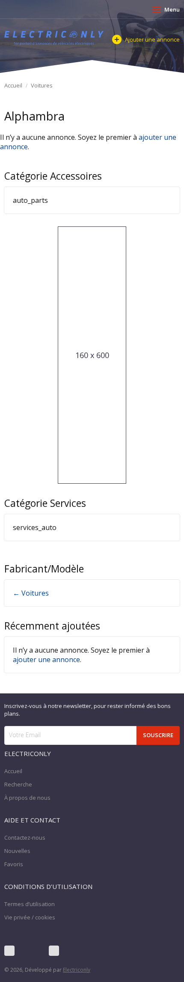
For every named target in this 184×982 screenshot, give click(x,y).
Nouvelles (17, 851)
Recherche (18, 784)
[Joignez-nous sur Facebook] (9, 951)
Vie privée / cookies (29, 917)
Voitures (42, 85)
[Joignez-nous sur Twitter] (32, 951)
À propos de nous (27, 797)
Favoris (13, 864)
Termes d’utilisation (29, 904)
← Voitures (31, 593)
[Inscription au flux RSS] (54, 951)
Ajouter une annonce (152, 39)
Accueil (13, 85)
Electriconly (76, 969)
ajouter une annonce (46, 659)
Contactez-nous (24, 837)
